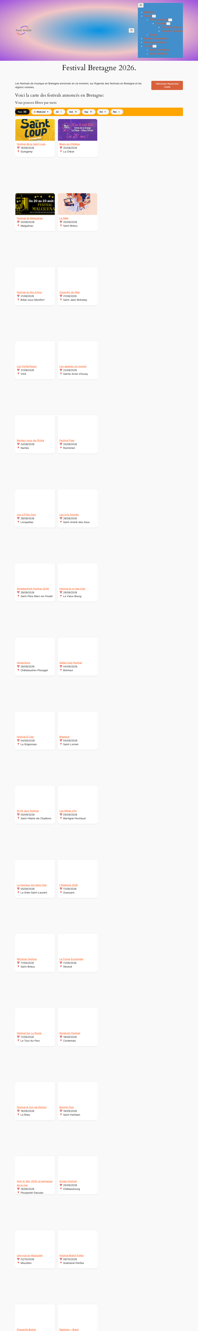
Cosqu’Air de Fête (69, 292)
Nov (116, 112)
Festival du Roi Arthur (29, 292)
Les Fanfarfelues (27, 366)
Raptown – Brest (69, 1329)
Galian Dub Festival (70, 662)
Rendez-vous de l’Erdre (30, 440)
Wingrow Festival (27, 959)
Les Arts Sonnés (69, 514)
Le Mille (63, 218)
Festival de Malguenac (30, 218)
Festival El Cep (25, 736)
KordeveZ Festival (69, 1033)
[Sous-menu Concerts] (168, 23)
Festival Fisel (66, 440)
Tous (22, 112)
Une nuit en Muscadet (30, 1255)
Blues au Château (69, 144)
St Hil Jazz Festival (28, 810)
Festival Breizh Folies (71, 1255)
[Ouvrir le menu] (131, 30)
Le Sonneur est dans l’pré (32, 885)
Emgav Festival (68, 1181)
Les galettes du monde (72, 366)
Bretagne (149, 12)
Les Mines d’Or (68, 810)
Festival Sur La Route (29, 1033)
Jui (59, 112)
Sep (88, 112)
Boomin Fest (66, 1107)
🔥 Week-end (41, 112)
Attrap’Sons (23, 662)
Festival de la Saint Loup (31, 144)
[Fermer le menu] (141, 5)
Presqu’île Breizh (26, 1329)
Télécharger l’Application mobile (167, 85)
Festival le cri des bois (72, 588)
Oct (103, 112)
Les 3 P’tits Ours (26, 514)
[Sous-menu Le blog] (154, 46)
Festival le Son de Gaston (32, 1107)
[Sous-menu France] (154, 16)
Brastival (64, 736)
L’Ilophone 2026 (68, 885)
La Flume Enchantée (71, 959)
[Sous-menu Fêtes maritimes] (170, 19)
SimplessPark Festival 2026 (33, 588)
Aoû (73, 112)
